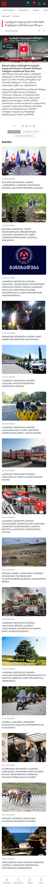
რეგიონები (14, 132)
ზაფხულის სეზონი (31, 132)
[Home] (4, 4)
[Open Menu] (44, 4)
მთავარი (6, 16)
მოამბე (16, 16)
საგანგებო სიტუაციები (24, 136)
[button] (9, 10)
